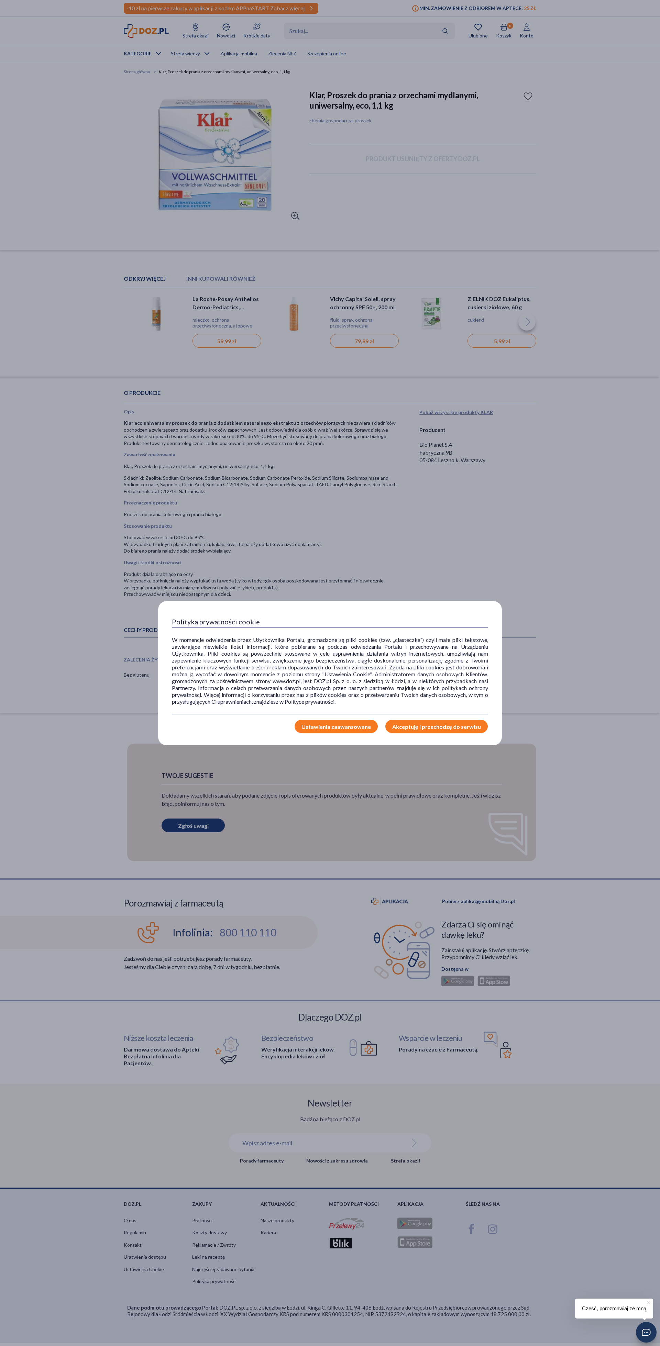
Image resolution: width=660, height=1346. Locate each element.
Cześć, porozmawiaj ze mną (614, 1308)
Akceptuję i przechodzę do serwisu (436, 726)
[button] (646, 1332)
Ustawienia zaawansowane (336, 726)
